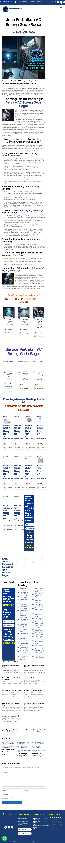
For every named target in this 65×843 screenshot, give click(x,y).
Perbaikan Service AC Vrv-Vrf (28, 467)
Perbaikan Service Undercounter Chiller (7, 508)
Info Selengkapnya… (8, 437)
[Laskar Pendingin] (12, 12)
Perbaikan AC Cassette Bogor (12, 691)
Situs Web (5, 794)
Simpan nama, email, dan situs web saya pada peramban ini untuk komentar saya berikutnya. (23, 797)
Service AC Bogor (27, 259)
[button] (4, 838)
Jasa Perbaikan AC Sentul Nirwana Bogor (8, 752)
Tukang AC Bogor (18, 216)
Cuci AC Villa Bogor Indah (32, 678)
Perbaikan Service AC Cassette (28, 427)
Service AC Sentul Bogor (8, 747)
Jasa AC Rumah (5, 742)
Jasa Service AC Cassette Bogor (10, 704)
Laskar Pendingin (19, 119)
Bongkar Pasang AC (21, 742)
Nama (5, 790)
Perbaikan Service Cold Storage (17, 508)
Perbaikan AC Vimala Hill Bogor (13, 730)
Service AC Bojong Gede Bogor (30, 88)
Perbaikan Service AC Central (6, 467)
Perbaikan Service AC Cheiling (17, 467)
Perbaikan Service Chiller (39, 467)
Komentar (6, 772)
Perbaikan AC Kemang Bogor (33, 730)
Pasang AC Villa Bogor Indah (33, 691)
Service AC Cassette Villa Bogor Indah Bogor (12, 678)
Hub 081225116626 (24, 32)
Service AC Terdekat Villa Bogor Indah (34, 704)
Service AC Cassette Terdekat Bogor (34, 666)
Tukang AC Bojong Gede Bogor (21, 154)
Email (27, 790)
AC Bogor (36, 186)
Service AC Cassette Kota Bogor (10, 666)
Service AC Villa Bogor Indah (11, 716)
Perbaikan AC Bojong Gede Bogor (31, 87)
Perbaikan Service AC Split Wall (17, 427)
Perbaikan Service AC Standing (40, 427)
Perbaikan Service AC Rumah (6, 427)
